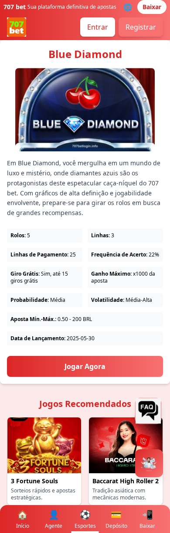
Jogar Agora (85, 366)
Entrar (97, 27)
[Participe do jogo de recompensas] (149, 463)
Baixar (152, 7)
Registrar (141, 27)
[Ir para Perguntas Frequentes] (150, 411)
